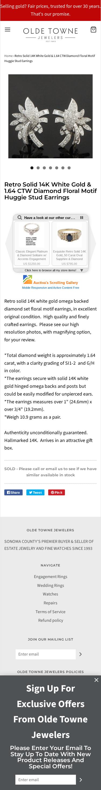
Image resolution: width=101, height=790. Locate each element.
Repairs (50, 603)
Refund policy (50, 620)
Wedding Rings (50, 585)
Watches (50, 594)
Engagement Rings (50, 577)
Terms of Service (50, 612)
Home (8, 56)
